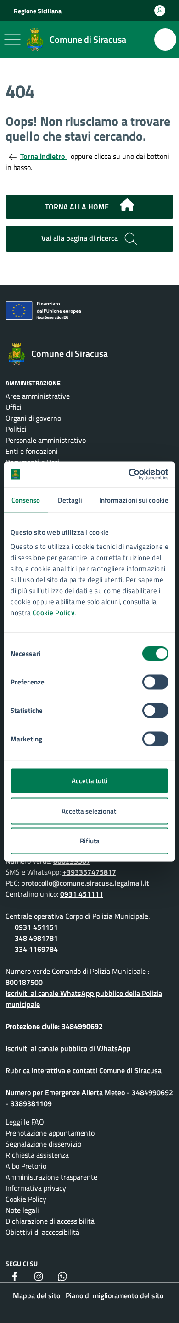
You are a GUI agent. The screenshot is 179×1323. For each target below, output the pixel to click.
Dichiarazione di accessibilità (50, 1221)
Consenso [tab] (25, 499)
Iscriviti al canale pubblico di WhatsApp (68, 1048)
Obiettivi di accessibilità (42, 1232)
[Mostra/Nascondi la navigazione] (12, 39)
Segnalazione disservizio (43, 1143)
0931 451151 (36, 927)
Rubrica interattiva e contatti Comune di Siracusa (84, 1070)
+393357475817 (89, 871)
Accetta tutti (90, 780)
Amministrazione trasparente (51, 1176)
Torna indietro (43, 156)
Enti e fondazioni (32, 451)
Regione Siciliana (38, 11)
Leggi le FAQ (25, 1121)
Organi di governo (33, 418)
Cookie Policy (54, 612)
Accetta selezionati (90, 810)
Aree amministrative (38, 395)
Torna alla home (77, 206)
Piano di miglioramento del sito (114, 1295)
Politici (16, 429)
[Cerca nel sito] (165, 39)
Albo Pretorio (26, 1165)
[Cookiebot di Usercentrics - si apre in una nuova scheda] (128, 475)
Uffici (14, 407)
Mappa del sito (36, 1295)
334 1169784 (36, 949)
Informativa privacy (36, 1187)
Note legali (22, 1210)
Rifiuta (90, 841)
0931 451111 (81, 893)
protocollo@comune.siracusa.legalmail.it (85, 882)
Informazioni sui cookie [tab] (133, 499)
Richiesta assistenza (37, 1154)
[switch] (155, 682)
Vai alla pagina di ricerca (80, 237)
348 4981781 (36, 938)
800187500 (24, 982)
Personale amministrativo (46, 440)
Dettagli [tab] (70, 499)
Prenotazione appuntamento (50, 1132)
